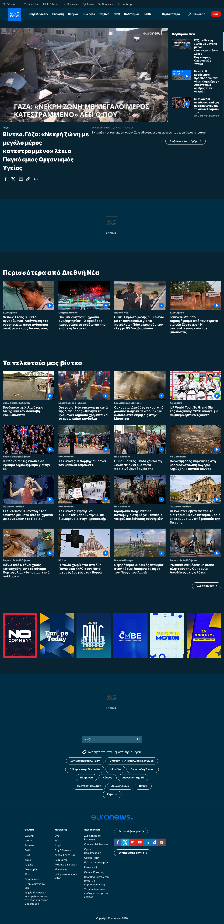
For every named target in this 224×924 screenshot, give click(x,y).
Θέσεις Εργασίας (94, 872)
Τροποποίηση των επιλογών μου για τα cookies (96, 893)
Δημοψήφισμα (120, 785)
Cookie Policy (92, 857)
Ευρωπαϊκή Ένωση (142, 769)
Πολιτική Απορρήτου (96, 862)
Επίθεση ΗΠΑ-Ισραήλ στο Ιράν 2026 (132, 760)
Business (89, 14)
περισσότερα (92, 829)
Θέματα (29, 829)
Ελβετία (112, 794)
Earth (147, 14)
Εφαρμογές (61, 859)
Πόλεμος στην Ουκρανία (85, 769)
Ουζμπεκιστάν (68, 312)
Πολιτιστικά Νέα (13, 506)
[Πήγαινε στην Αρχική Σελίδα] (14, 14)
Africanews (60, 869)
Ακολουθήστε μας (64, 854)
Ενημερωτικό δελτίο (131, 852)
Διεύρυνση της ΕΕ (133, 777)
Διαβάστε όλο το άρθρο (184, 141)
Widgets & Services (65, 864)
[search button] (119, 4)
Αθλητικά (176, 402)
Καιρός (58, 845)
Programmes (31, 879)
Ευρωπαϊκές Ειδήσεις (16, 402)
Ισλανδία (115, 769)
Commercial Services (96, 844)
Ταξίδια (104, 14)
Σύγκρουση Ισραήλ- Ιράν (85, 760)
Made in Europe (123, 560)
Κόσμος (73, 14)
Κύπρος (107, 777)
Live (216, 13)
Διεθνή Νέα (10, 312)
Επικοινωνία (91, 867)
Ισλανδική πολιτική (89, 785)
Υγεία (27, 859)
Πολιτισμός (131, 14)
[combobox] (137, 4)
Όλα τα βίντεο (205, 585)
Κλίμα (62, 560)
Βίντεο (28, 874)
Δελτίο (58, 840)
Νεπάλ (143, 785)
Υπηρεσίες (60, 829)
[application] (84, 75)
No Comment (66, 456)
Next (117, 14)
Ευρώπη (58, 14)
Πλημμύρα (86, 777)
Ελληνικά (11, 4)
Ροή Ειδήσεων (38, 14)
